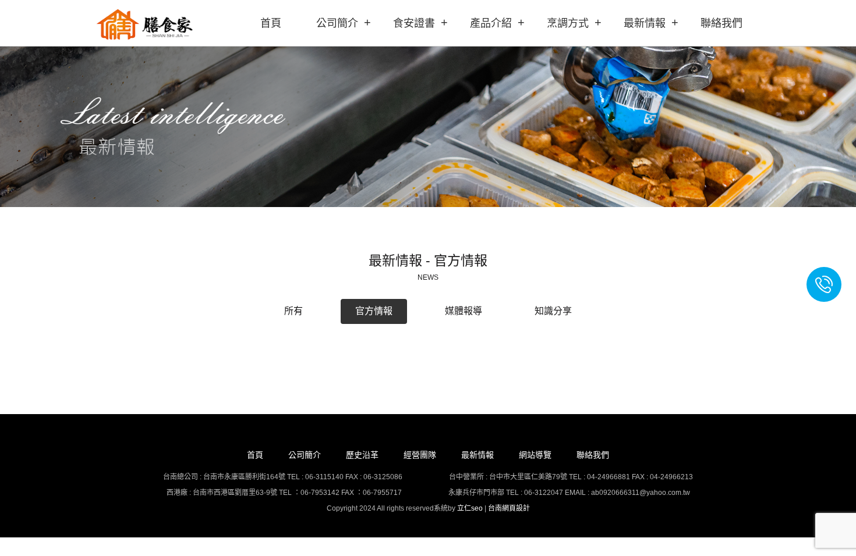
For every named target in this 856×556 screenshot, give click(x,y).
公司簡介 (337, 23)
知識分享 (553, 311)
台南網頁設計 (509, 508)
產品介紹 (491, 23)
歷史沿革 (362, 454)
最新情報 (645, 23)
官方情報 (373, 311)
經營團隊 (420, 454)
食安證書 (414, 23)
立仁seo (470, 508)
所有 (293, 311)
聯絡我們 (721, 23)
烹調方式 (568, 23)
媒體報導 (463, 311)
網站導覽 (535, 454)
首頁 (270, 23)
